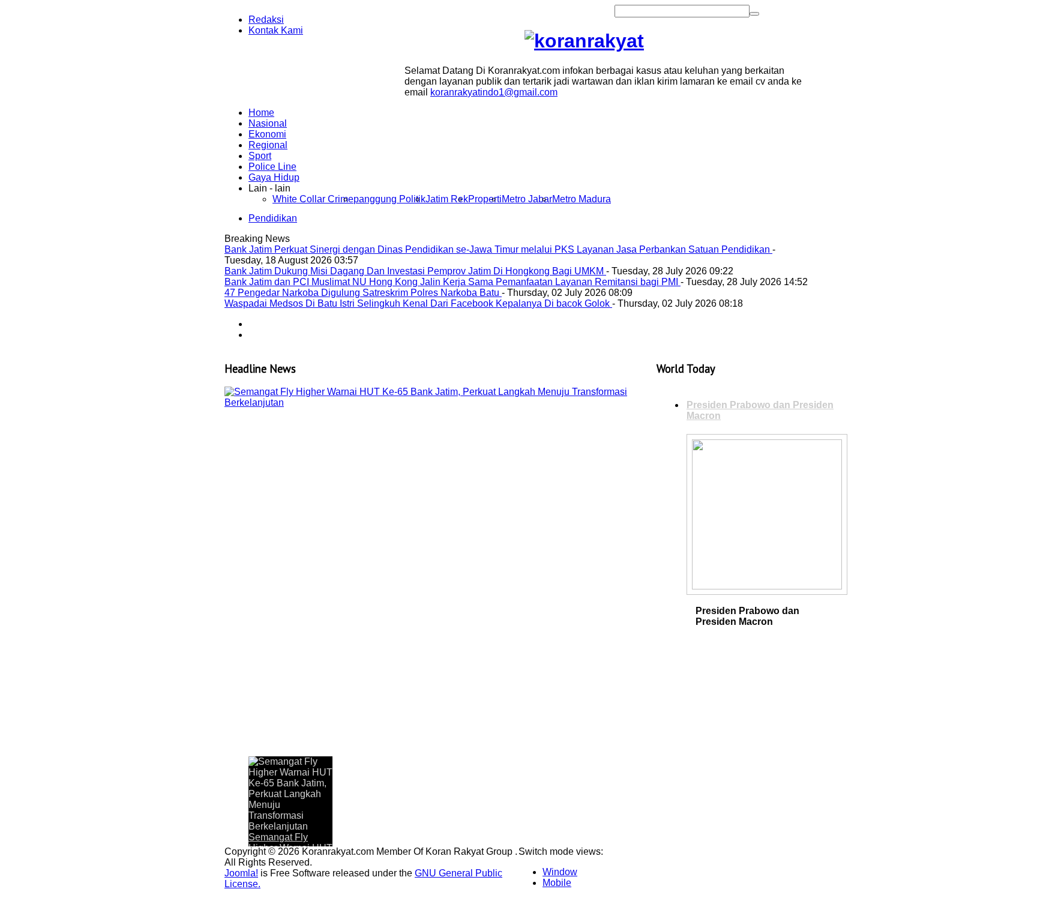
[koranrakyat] (584, 41)
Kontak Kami (275, 30)
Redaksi (266, 19)
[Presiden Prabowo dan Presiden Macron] (767, 586)
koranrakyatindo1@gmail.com (494, 92)
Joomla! (241, 873)
